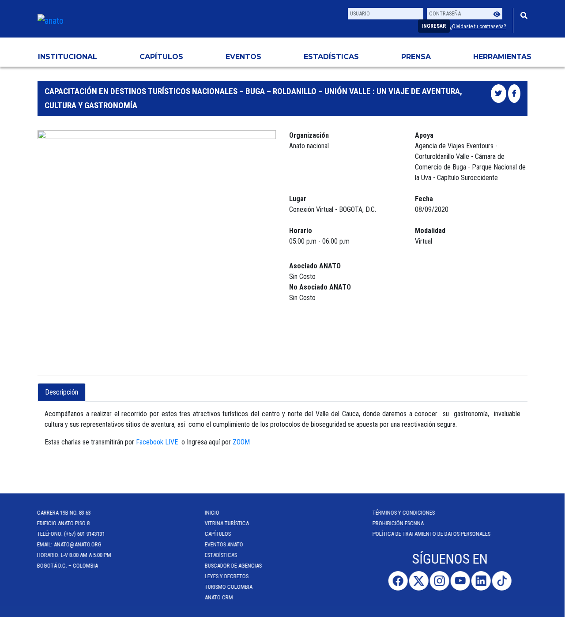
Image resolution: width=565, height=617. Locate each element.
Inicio (212, 512)
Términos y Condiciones (404, 512)
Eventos (243, 57)
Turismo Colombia (229, 586)
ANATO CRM (219, 597)
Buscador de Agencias (233, 565)
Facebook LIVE (157, 442)
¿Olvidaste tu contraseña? (478, 26)
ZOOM (241, 442)
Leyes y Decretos (227, 576)
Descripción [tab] (61, 392)
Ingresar (434, 26)
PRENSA (416, 57)
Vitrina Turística (227, 523)
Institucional (67, 57)
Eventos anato (224, 544)
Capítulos (161, 57)
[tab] (93, 387)
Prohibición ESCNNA (398, 523)
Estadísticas (331, 57)
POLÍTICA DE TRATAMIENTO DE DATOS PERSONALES (432, 533)
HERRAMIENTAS (502, 57)
